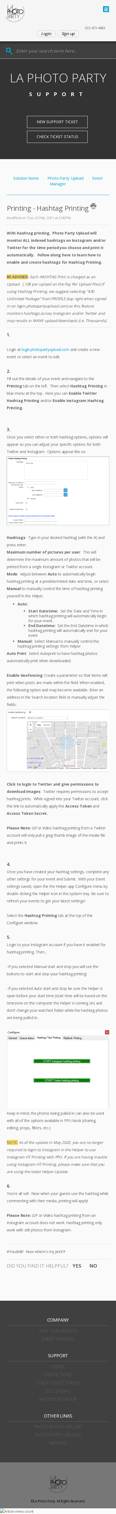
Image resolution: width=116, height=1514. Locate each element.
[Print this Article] (93, 206)
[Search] (9, 51)
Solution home (26, 178)
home (58, 1366)
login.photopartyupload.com (45, 349)
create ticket (58, 1374)
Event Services (58, 1339)
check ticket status (58, 1383)
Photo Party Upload (65, 178)
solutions (58, 1391)
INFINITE (58, 1443)
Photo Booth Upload (58, 1426)
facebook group (58, 1399)
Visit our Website (58, 1330)
